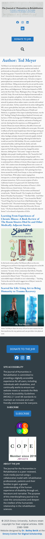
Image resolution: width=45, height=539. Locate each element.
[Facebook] (17, 22)
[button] (22, 28)
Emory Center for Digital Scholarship (22, 533)
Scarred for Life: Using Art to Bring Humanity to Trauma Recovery (21, 289)
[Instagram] (22, 22)
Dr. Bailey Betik (30, 530)
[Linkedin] (27, 22)
